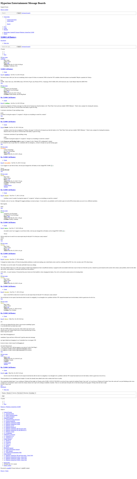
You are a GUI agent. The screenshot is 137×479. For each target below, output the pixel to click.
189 (8, 249)
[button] (5, 54)
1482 (8, 216)
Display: (4, 393)
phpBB (9, 468)
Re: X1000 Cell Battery (8, 97)
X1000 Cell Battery (8, 37)
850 (8, 307)
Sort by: (15, 393)
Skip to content (4, 9)
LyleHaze (3, 87)
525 (8, 91)
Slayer (2, 303)
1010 (8, 357)
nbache (2, 175)
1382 (8, 152)
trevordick (3, 148)
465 (8, 63)
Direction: (26, 393)
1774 (8, 179)
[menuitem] (12, 19)
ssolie (2, 355)
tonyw (2, 212)
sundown (3, 58)
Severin (2, 245)
